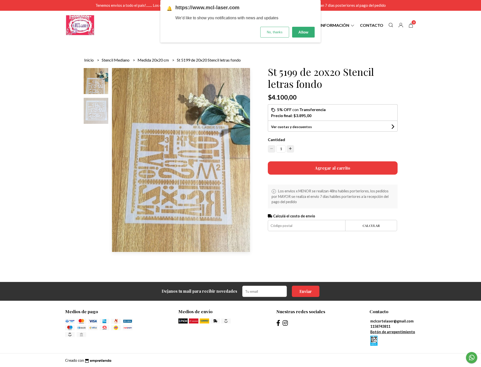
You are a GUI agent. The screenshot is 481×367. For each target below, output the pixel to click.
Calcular (371, 225)
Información (335, 25)
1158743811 (380, 326)
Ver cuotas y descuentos (291, 127)
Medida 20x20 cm (154, 60)
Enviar (305, 291)
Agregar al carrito (332, 168)
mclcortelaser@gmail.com (392, 321)
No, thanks (275, 32)
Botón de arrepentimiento (392, 332)
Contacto (371, 25)
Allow (303, 32)
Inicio (89, 60)
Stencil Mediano (116, 60)
